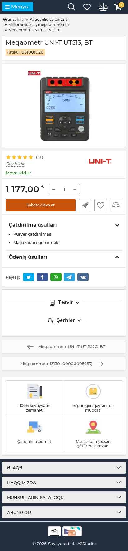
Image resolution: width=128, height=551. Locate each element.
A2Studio (86, 543)
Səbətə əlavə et (41, 205)
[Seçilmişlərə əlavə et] (100, 205)
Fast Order (85, 205)
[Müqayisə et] (116, 205)
